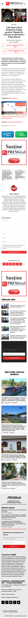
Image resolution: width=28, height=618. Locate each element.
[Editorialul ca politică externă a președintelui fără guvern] (5, 306)
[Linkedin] (13, 264)
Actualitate (4, 512)
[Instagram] (6, 602)
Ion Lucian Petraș (7, 402)
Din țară (14, 24)
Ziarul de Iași (6, 488)
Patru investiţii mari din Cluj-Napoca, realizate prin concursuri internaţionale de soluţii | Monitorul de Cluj (20, 175)
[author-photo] (2, 402)
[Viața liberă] (14, 188)
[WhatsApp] (10, 264)
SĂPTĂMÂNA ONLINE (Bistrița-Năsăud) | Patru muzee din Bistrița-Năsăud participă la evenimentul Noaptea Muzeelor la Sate (13, 456)
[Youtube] (18, 602)
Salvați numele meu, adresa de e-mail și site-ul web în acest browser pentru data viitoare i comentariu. (13, 247)
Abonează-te (13, 358)
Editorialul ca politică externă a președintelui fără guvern (17, 306)
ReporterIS (6, 432)
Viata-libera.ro (14, 98)
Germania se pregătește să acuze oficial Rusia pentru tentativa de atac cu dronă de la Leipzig (18, 337)
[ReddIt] (17, 264)
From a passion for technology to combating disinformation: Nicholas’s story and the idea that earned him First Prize (18, 313)
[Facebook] (4, 264)
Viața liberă (18, 40)
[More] (23, 264)
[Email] (20, 264)
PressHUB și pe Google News (14, 122)
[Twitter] (7, 264)
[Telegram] (10, 602)
